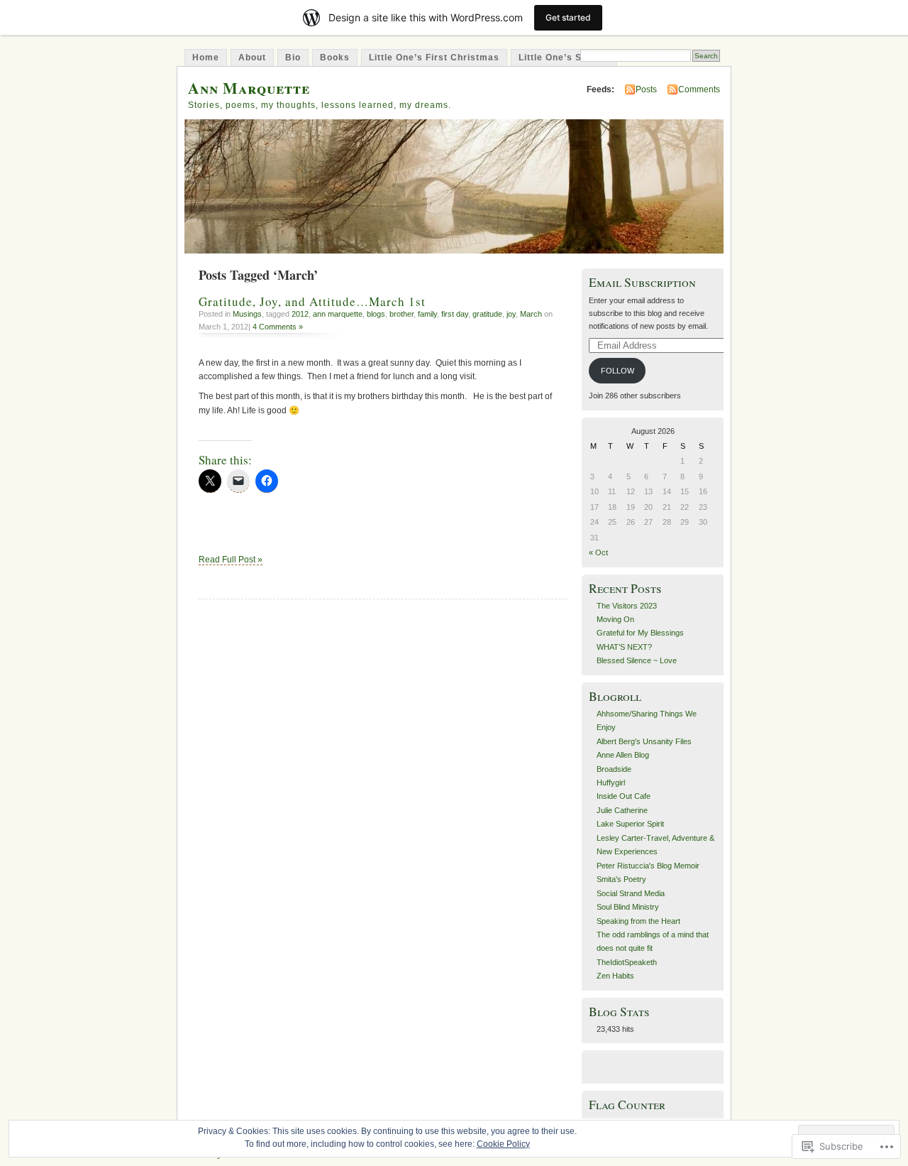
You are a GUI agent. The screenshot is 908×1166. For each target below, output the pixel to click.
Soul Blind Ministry (628, 907)
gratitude (487, 314)
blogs (376, 314)
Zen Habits (615, 975)
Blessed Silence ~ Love (638, 660)
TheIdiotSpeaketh (627, 962)
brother (401, 314)
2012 (300, 314)
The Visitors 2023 (627, 605)
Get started (568, 17)
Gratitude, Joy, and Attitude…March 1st (312, 301)
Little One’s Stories (564, 57)
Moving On (615, 619)
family (427, 314)
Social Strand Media (631, 893)
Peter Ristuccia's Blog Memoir (648, 865)
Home (205, 57)
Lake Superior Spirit (630, 823)
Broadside (614, 769)
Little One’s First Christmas (434, 57)
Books (335, 57)
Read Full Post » (230, 560)
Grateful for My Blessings (640, 632)
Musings (247, 314)
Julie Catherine (622, 810)
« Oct (598, 552)
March (531, 314)
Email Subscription (642, 282)
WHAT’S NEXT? (624, 647)
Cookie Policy (503, 1144)
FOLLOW (617, 370)
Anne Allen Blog (623, 755)
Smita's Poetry (621, 879)
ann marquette (337, 314)
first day (454, 314)
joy (511, 314)
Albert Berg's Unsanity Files (644, 741)
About (252, 57)
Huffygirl (611, 782)
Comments (699, 89)
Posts (646, 89)
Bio (293, 57)
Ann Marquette (249, 88)
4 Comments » (278, 326)
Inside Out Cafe (623, 796)
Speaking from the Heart (638, 921)
